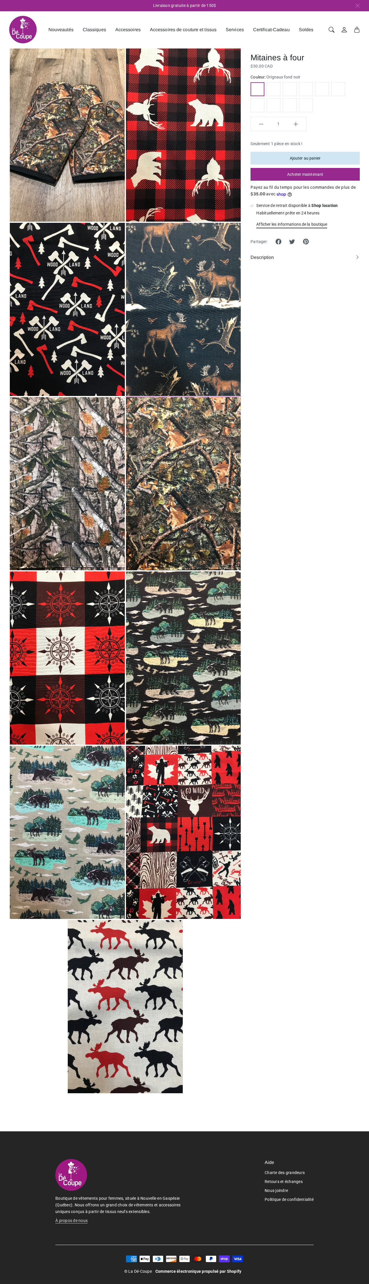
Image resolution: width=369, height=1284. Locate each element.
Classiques (94, 29)
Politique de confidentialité (289, 1199)
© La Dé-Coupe (138, 1271)
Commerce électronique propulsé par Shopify (198, 1271)
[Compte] (344, 29)
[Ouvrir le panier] (357, 29)
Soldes (306, 29)
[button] (278, 241)
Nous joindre (276, 1190)
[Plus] (295, 124)
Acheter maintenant (305, 174)
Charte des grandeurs (285, 1172)
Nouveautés (61, 29)
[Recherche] (331, 29)
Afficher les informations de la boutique (291, 224)
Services (235, 29)
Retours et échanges (284, 1181)
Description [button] (262, 257)
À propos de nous (71, 1220)
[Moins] (261, 124)
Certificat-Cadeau (271, 29)
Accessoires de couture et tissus (183, 29)
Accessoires (128, 29)
